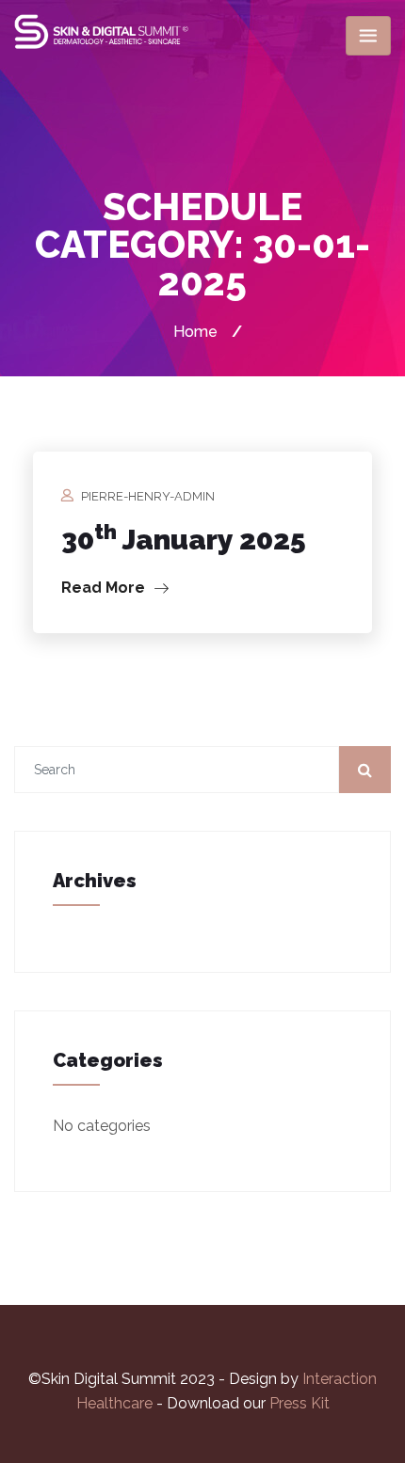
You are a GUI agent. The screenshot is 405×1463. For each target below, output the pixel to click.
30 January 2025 (183, 539)
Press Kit (299, 1403)
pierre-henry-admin (148, 496)
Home (195, 332)
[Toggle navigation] (368, 36)
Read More (105, 587)
